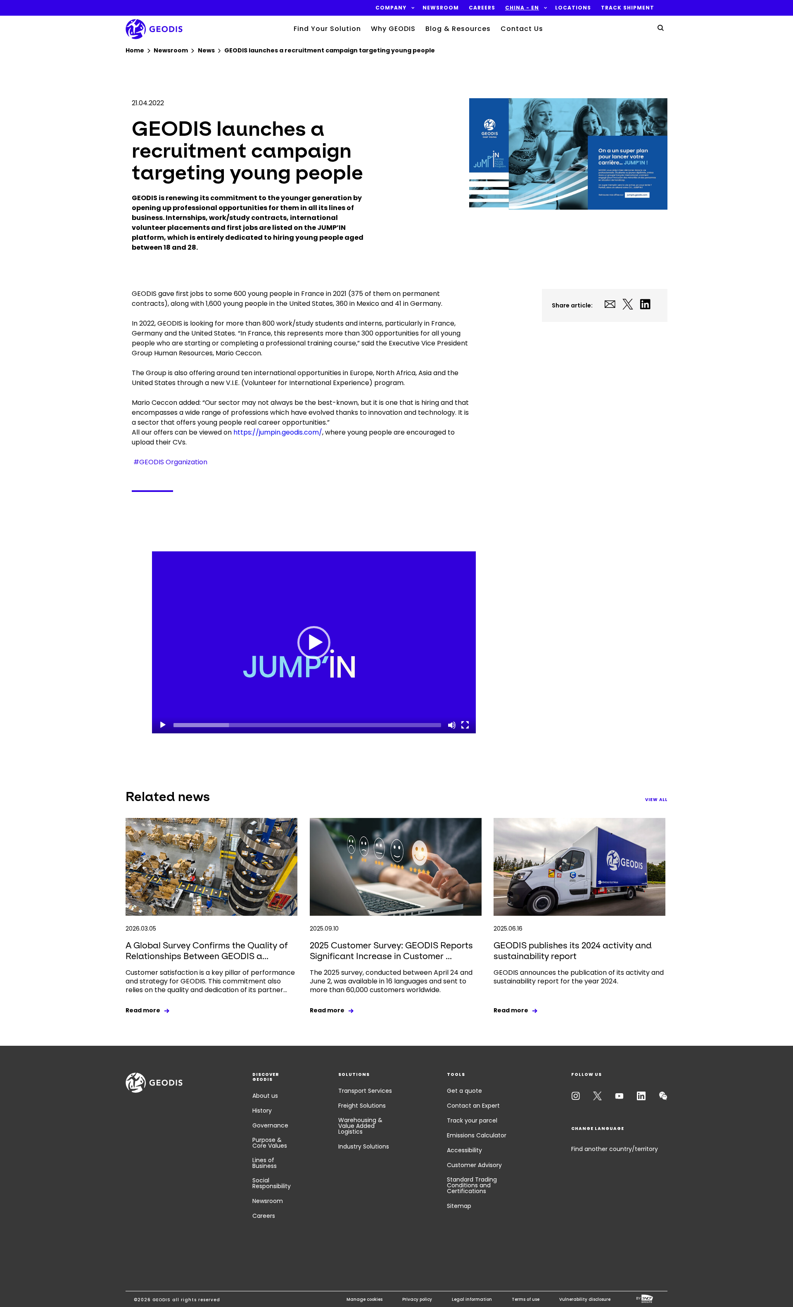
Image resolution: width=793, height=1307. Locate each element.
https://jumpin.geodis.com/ (277, 432)
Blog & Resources (458, 28)
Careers (263, 1216)
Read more (143, 1010)
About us (265, 1096)
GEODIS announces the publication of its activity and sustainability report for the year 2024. (579, 977)
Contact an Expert (473, 1105)
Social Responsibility (271, 1183)
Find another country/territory (614, 1149)
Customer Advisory (474, 1165)
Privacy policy (417, 1299)
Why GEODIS (393, 28)
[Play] (163, 725)
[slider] (307, 725)
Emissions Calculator (476, 1135)
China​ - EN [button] (522, 7)
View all (656, 799)
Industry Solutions (363, 1146)
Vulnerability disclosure (584, 1299)
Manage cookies (364, 1299)
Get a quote (464, 1091)
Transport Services (365, 1091)
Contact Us (522, 28)
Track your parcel (472, 1120)
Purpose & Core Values (269, 1143)
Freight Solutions (362, 1105)
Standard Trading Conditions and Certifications (472, 1185)
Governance (270, 1125)
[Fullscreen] (465, 725)
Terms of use (525, 1299)
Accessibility (464, 1150)
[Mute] (452, 725)
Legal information (472, 1299)
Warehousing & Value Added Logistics (360, 1125)
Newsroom (267, 1201)
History (262, 1110)
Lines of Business (264, 1163)
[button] (390, 7)
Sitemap (459, 1206)
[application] (314, 642)
